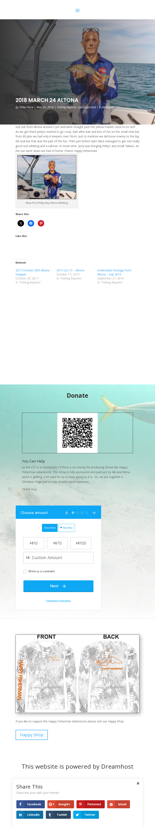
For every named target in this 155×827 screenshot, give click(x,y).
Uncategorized (87, 107)
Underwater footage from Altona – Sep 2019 (114, 272)
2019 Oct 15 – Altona (70, 270)
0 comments (106, 107)
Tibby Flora (26, 107)
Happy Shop (31, 734)
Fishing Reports (66, 107)
